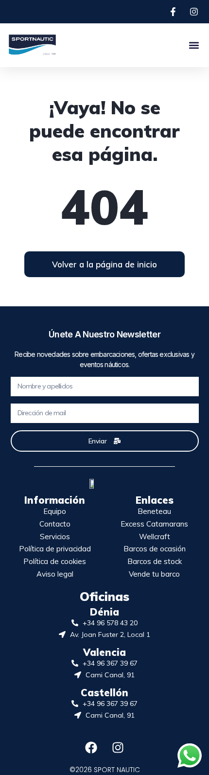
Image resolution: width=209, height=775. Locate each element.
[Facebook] (91, 748)
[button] (194, 45)
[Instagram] (118, 748)
